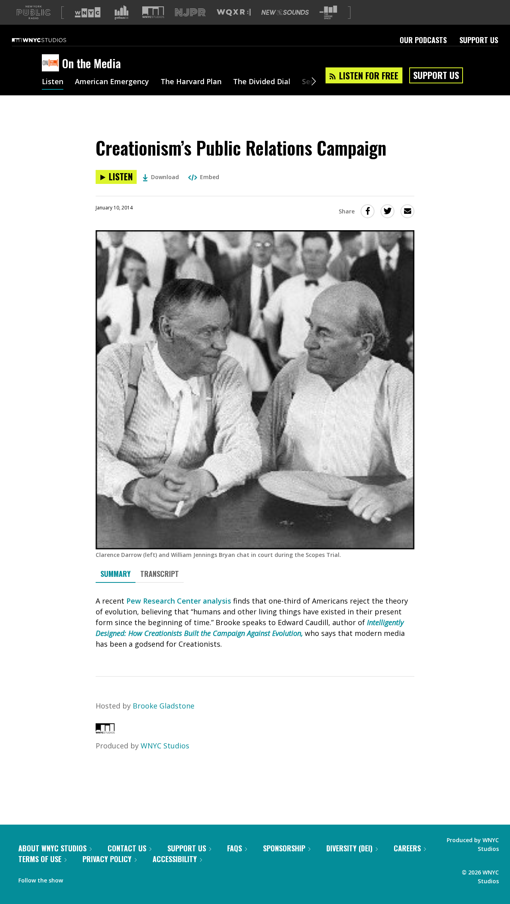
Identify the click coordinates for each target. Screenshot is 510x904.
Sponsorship (284, 848)
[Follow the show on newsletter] (105, 878)
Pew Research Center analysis (178, 601)
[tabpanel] (255, 622)
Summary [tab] (115, 573)
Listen (52, 82)
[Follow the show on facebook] (74, 878)
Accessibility (175, 859)
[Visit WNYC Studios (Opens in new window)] (153, 12)
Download (165, 177)
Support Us (478, 40)
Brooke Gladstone (163, 706)
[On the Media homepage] (52, 63)
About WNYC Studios (52, 848)
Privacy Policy (106, 859)
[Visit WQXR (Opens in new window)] (234, 12)
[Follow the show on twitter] (90, 878)
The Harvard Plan (191, 82)
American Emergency (112, 82)
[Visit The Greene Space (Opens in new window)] (328, 13)
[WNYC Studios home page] (49, 39)
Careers (407, 848)
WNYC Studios (165, 745)
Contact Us (127, 848)
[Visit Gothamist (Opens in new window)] (121, 12)
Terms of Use (39, 859)
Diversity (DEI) (349, 848)
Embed (209, 177)
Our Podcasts (423, 40)
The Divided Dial (261, 82)
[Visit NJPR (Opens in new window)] (190, 12)
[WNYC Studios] (105, 731)
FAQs (234, 848)
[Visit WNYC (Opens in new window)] (87, 12)
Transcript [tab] (159, 573)
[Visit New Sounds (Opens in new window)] (285, 12)
